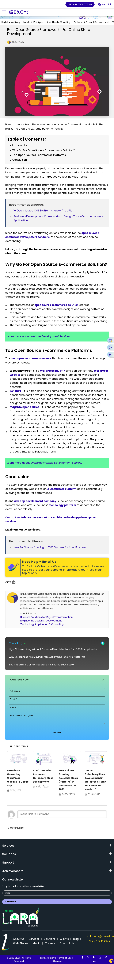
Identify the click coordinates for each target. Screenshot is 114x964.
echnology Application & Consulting (42, 624)
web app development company (35, 501)
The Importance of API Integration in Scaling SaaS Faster (42, 664)
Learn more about (38, 336)
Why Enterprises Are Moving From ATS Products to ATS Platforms (47, 657)
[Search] (110, 4)
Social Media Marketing (58, 22)
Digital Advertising (10, 22)
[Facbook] (82, 957)
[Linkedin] (94, 957)
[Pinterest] (106, 957)
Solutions (50, 939)
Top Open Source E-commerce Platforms (39, 155)
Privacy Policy (47, 957)
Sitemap (57, 961)
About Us (18, 939)
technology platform (62, 505)
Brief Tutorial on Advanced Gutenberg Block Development (43, 776)
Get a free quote (78, 4)
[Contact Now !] (111, 960)
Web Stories (20, 943)
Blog (76, 939)
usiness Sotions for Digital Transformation (46, 617)
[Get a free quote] (110, 354)
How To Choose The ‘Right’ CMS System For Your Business (50, 547)
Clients (64, 939)
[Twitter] (88, 957)
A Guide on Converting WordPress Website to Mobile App (17, 778)
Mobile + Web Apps (33, 22)
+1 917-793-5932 (99, 940)
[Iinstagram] (100, 957)
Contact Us (67, 943)
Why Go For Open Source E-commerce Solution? (43, 150)
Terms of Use (64, 957)
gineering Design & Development (41, 620)
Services (34, 939)
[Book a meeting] (110, 340)
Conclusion (19, 160)
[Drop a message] (110, 347)
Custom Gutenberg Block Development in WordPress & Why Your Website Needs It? (95, 780)
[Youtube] (94, 961)
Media (37, 943)
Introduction (20, 145)
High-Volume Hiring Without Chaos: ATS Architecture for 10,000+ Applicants (53, 649)
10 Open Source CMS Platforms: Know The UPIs (43, 210)
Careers (50, 943)
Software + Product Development (91, 22)
